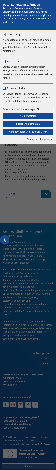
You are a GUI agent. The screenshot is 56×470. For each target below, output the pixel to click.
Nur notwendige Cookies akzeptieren (28, 131)
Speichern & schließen (28, 124)
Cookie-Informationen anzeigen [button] (19, 109)
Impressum (47, 139)
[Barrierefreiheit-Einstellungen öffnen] (4, 240)
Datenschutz (33, 139)
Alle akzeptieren (28, 116)
